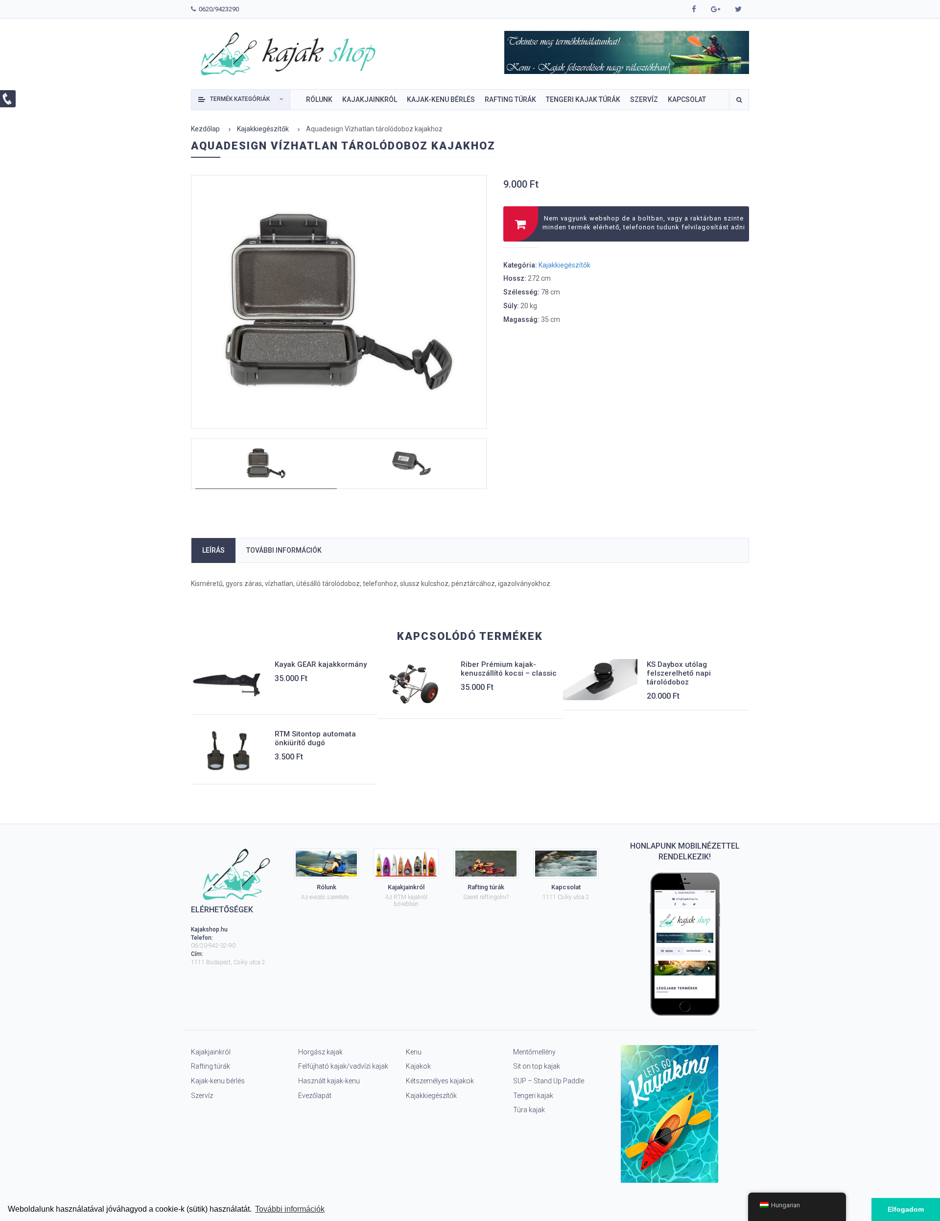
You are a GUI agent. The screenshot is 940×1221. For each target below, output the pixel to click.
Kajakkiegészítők (263, 129)
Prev (209, 292)
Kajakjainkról (211, 1052)
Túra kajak (529, 1110)
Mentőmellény (534, 1052)
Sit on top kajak (536, 1066)
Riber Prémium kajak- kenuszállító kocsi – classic (509, 669)
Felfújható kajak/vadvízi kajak (343, 1066)
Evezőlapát (314, 1095)
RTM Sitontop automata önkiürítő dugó (315, 738)
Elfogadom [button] (906, 1209)
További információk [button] (290, 1209)
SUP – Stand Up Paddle (548, 1081)
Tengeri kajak (533, 1095)
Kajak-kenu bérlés (218, 1081)
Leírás (213, 550)
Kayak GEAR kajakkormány (321, 664)
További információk (284, 550)
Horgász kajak (320, 1052)
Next (486, 292)
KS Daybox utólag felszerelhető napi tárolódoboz (679, 673)
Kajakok (418, 1066)
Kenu (414, 1052)
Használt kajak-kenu (329, 1081)
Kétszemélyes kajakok (440, 1081)
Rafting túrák (210, 1066)
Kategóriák (240, 99)
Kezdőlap (205, 129)
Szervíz (202, 1095)
